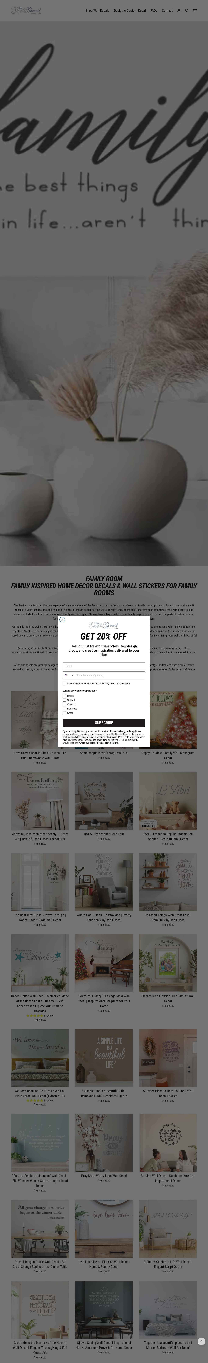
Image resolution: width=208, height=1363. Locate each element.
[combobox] (68, 675)
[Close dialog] (62, 619)
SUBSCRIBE (104, 722)
